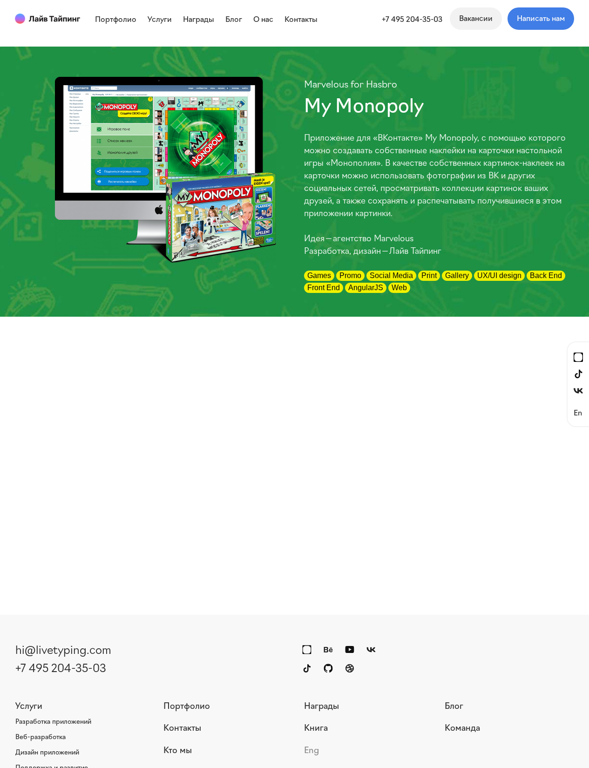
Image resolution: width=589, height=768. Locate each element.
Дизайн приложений (47, 751)
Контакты (182, 727)
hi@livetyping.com (63, 649)
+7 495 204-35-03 (412, 19)
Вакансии (476, 18)
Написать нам (541, 18)
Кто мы (177, 749)
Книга (316, 727)
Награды (321, 705)
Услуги (28, 705)
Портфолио (186, 705)
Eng (311, 749)
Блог (454, 705)
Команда (462, 727)
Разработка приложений (53, 721)
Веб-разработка (40, 736)
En (578, 412)
